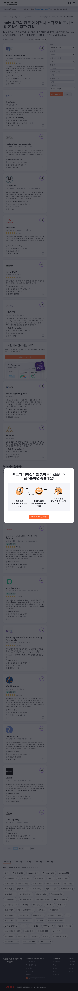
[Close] (71, 470)
